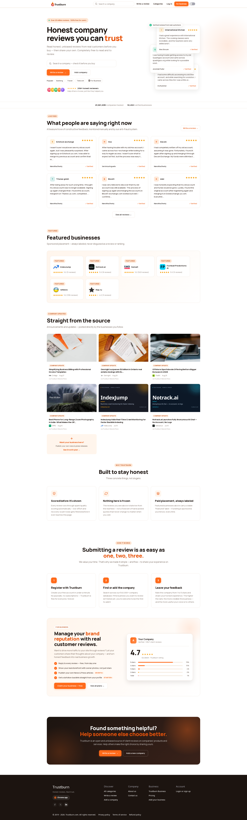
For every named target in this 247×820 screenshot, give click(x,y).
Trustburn (61, 786)
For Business (95, 80)
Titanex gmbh (62, 179)
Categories (158, 4)
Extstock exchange (65, 142)
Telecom (80, 80)
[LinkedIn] (66, 805)
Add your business (157, 799)
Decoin (163, 142)
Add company (80, 72)
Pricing (152, 795)
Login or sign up (183, 791)
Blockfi (111, 179)
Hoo (110, 142)
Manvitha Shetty (56, 166)
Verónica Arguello (109, 166)
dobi (162, 179)
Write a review (142, 4)
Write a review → (190, 128)
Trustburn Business (157, 791)
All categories (110, 791)
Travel (69, 80)
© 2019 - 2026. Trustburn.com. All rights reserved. (74, 814)
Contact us (132, 795)
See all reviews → (124, 214)
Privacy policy (104, 814)
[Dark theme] (192, 3)
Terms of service (120, 814)
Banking (59, 80)
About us (132, 791)
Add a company (111, 799)
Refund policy (135, 814)
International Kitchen (175, 30)
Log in (169, 4)
